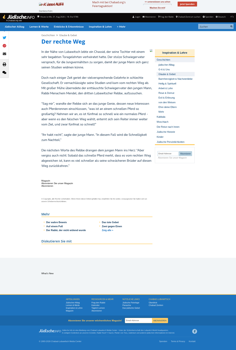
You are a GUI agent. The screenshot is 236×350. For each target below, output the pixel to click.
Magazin (69, 311)
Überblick (153, 303)
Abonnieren (96, 311)
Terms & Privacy (178, 341)
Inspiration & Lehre (100, 27)
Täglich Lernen (98, 308)
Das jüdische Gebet (131, 308)
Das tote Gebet (110, 222)
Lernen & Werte (39, 27)
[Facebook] (194, 331)
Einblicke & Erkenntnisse (69, 27)
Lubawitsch (101, 330)
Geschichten (48, 35)
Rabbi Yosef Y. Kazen (105, 333)
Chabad (93, 330)
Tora (125, 333)
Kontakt (192, 341)
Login (137, 16)
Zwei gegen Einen (112, 226)
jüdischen (150, 333)
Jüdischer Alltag (14, 27)
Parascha (126, 305)
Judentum (132, 333)
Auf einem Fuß (54, 226)
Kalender (95, 305)
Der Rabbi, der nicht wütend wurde (66, 230)
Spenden (209, 16)
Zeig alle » (107, 230)
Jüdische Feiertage (130, 303)
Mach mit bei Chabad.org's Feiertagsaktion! (109, 4)
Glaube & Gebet (68, 35)
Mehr (161, 111)
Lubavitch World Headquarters (156, 330)
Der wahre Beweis (56, 222)
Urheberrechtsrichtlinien (56, 201)
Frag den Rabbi (167, 16)
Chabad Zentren (156, 305)
